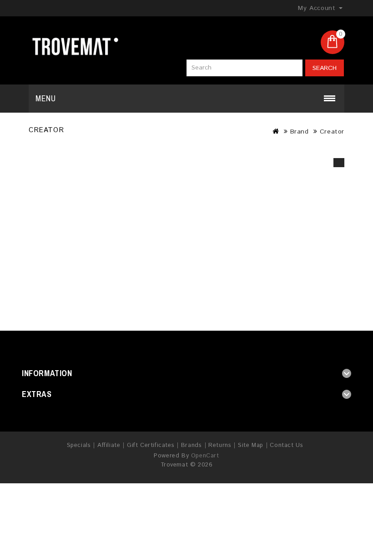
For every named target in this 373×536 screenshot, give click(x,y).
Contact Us (286, 445)
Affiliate (108, 445)
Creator (332, 131)
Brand (299, 131)
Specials (79, 445)
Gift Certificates (150, 445)
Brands (191, 445)
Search (325, 68)
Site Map (250, 445)
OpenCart (205, 456)
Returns (219, 445)
